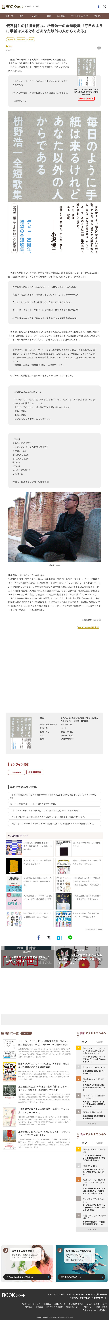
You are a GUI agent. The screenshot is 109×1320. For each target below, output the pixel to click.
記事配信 (39, 1307)
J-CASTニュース (57, 1294)
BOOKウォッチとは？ (31, 1304)
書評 (21, 16)
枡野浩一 (21, 39)
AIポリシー (88, 1307)
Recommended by (91, 929)
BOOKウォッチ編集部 (88, 627)
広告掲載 (28, 1307)
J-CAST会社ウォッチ (97, 1294)
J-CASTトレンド (76, 1294)
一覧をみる (26, 1033)
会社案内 (47, 1304)
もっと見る (92, 1123)
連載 (49, 16)
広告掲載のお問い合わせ (71, 1277)
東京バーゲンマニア (81, 1297)
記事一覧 (9, 16)
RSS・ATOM (101, 1307)
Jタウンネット (100, 1297)
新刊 (10, 46)
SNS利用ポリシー (73, 1307)
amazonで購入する (86, 99)
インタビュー (35, 16)
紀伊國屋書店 (34, 772)
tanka (11, 39)
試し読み (61, 16)
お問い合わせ (59, 1304)
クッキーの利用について (96, 1304)
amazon (16, 772)
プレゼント (98, 16)
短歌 (31, 39)
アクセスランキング (79, 16)
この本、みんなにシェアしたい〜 (21, 1277)
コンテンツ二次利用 (54, 1307)
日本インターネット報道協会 (95, 1310)
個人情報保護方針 (75, 1304)
